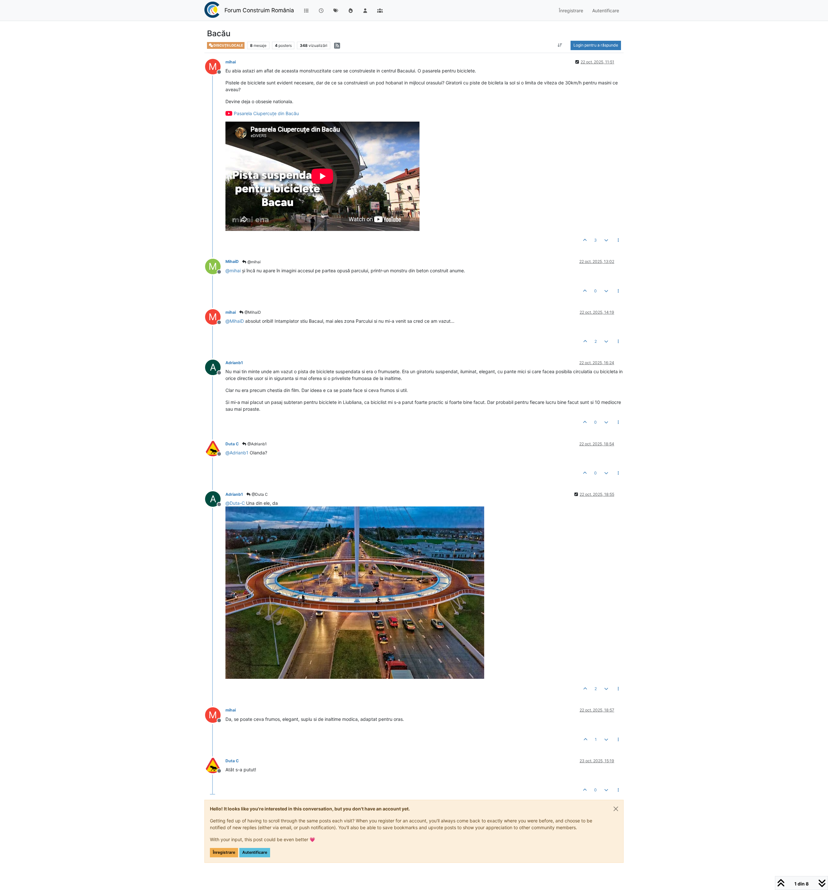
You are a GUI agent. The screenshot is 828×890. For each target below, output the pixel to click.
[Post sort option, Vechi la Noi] (560, 45)
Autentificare (254, 852)
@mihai (253, 261)
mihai (230, 62)
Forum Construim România (259, 10)
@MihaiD (252, 312)
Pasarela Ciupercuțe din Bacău (266, 113)
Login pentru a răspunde (595, 45)
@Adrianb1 (256, 443)
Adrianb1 (234, 362)
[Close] (615, 809)
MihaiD (232, 261)
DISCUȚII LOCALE (228, 45)
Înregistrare (224, 852)
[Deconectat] (215, 448)
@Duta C (259, 494)
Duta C (232, 443)
